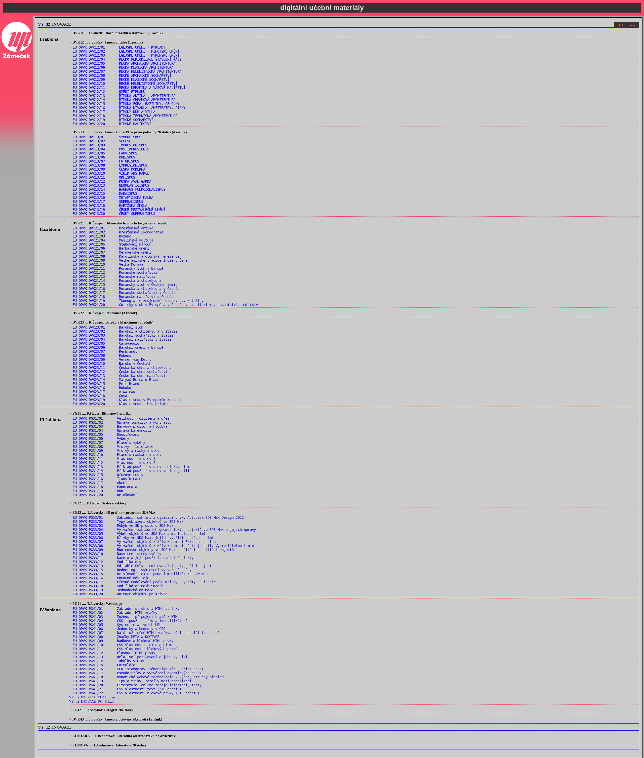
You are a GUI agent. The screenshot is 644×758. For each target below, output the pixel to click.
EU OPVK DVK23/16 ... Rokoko (102, 388)
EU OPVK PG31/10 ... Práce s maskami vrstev (117, 455)
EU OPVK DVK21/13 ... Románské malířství (114, 276)
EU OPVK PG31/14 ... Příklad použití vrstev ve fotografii (131, 471)
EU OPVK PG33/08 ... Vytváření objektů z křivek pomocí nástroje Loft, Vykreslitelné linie (163, 546)
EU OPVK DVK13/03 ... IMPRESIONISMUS (110, 145)
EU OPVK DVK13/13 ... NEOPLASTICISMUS (111, 185)
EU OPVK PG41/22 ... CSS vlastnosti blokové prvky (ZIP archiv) (136, 693)
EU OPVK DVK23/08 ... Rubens (102, 355)
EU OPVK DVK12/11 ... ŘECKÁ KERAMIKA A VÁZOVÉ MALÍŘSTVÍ (129, 88)
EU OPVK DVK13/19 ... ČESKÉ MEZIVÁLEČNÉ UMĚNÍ (119, 210)
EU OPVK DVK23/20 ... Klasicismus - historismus (121, 404)
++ (621, 25)
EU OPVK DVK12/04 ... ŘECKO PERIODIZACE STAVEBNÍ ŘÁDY (127, 59)
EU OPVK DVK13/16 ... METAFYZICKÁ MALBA (113, 197)
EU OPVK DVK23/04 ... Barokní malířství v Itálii (122, 339)
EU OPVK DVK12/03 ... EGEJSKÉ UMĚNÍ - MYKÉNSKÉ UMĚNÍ (126, 55)
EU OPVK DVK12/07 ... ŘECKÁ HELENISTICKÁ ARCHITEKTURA (127, 71)
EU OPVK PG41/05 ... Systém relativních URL (117, 625)
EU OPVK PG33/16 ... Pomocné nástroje (111, 578)
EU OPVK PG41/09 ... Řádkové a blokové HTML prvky (123, 641)
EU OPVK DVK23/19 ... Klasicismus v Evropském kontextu (128, 400)
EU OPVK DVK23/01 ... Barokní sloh (108, 327)
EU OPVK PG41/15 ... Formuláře (104, 665)
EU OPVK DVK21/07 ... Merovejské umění (112, 252)
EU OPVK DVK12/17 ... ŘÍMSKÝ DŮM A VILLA (114, 112)
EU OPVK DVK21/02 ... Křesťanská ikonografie (118, 232)
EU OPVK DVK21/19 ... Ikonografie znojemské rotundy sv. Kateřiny (138, 301)
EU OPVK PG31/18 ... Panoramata (105, 487)
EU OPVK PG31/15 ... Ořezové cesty (108, 475)
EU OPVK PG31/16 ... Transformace (107, 479)
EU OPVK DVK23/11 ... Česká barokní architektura (122, 368)
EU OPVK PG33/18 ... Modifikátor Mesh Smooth (118, 586)
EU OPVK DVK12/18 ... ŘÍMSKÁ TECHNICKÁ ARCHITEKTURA (125, 116)
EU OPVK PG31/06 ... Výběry (101, 438)
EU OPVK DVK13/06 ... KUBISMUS (104, 157)
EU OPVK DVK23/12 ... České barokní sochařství (120, 372)
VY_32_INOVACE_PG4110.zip (92, 697)
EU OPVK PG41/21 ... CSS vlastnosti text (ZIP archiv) (127, 689)
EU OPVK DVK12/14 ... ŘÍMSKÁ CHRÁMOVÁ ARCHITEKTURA (124, 100)
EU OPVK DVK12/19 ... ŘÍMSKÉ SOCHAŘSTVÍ (113, 120)
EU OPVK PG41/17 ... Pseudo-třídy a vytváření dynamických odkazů (138, 673)
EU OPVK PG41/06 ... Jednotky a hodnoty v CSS (119, 629)
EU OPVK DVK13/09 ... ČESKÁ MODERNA (109, 169)
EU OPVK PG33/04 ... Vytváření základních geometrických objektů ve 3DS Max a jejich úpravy (164, 530)
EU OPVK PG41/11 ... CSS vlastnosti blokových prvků (125, 649)
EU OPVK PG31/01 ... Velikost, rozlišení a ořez (121, 418)
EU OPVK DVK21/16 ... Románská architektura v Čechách (127, 289)
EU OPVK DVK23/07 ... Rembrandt (105, 351)
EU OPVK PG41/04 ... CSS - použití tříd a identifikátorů (130, 621)
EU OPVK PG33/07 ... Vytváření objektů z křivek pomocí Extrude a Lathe (144, 542)
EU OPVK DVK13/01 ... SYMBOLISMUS (107, 137)
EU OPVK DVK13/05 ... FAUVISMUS (105, 153)
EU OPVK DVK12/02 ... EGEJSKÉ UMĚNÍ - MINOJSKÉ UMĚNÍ (126, 51)
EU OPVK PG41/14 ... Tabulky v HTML (109, 661)
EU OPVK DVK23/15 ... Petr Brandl (107, 384)
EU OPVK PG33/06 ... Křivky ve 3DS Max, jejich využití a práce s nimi (143, 538)
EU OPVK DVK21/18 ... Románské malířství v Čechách (124, 297)
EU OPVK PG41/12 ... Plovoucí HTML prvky (114, 653)
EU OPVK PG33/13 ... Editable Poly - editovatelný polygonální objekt (142, 566)
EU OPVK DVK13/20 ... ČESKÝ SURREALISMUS (114, 214)
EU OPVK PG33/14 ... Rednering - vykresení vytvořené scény (132, 570)
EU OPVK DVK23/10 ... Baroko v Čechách (112, 364)
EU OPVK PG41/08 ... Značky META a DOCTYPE (116, 637)
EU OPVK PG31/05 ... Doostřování (106, 434)
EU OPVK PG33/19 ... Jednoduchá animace (113, 590)
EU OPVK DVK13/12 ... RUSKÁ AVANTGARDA (112, 181)
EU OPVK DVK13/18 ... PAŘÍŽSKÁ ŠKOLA (110, 206)
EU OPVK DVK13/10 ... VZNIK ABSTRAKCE (111, 173)
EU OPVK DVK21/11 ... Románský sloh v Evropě (118, 268)
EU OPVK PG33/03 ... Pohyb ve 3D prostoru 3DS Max (123, 526)
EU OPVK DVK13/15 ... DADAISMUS (105, 193)
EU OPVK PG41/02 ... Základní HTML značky (115, 613)
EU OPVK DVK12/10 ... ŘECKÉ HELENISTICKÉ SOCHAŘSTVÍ (125, 84)
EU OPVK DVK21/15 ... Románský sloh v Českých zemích (126, 285)
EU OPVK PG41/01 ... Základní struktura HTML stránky (126, 609)
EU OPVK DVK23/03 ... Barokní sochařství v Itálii (123, 335)
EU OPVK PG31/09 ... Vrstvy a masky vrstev (116, 451)
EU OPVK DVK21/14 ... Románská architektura (117, 280)
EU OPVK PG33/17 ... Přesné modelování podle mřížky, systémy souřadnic (144, 582)
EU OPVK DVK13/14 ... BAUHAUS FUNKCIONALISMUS (119, 189)
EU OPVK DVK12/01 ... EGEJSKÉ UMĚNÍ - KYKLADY (119, 47)
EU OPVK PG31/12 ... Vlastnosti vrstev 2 (114, 463)
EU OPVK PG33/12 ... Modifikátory (107, 562)
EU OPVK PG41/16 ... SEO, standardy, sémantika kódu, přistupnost (138, 669)
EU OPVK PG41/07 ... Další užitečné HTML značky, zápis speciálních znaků (146, 633)
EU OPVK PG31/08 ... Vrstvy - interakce (113, 447)
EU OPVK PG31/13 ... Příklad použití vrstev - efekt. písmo (132, 467)
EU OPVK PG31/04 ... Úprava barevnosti (112, 430)
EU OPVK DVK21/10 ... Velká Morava (108, 264)
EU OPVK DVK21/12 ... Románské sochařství (115, 272)
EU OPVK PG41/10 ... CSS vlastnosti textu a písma (123, 645)
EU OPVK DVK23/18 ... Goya (100, 396)
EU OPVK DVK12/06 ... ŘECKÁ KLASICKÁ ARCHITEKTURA (123, 67)
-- (632, 25)
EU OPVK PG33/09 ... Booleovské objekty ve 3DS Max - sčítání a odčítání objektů (153, 550)
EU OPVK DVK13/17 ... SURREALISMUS (108, 202)
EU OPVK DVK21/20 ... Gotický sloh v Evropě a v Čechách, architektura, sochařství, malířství (166, 305)
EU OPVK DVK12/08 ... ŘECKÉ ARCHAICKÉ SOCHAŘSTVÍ (122, 75)
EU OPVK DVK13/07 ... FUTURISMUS (106, 161)
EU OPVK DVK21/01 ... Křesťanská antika (113, 228)
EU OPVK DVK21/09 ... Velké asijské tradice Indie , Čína (130, 260)
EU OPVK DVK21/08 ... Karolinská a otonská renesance (126, 256)
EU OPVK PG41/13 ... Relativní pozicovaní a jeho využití (130, 657)
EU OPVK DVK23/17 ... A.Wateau (104, 392)
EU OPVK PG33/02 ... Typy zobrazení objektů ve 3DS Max (128, 522)
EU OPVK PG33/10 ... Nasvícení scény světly (117, 554)
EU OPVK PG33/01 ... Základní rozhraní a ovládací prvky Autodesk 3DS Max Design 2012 (158, 517)
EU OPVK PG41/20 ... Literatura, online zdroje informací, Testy (137, 685)
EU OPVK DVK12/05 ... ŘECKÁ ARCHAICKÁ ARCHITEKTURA (124, 63)
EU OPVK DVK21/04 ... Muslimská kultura (113, 240)
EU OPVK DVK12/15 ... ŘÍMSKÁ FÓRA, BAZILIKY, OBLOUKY (126, 104)
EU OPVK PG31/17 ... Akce (99, 483)
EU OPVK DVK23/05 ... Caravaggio (106, 343)
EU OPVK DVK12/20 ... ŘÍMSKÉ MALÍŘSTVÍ (112, 124)
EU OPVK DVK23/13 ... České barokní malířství (119, 376)
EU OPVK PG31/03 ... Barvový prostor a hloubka (120, 426)
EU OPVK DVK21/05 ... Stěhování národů (112, 244)
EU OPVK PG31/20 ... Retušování (105, 495)
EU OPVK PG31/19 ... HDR (98, 491)
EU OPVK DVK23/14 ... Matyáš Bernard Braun (116, 380)
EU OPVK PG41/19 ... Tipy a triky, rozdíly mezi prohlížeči (132, 681)
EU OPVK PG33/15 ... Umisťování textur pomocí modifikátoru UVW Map (140, 574)
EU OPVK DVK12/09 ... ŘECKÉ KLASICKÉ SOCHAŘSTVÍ (121, 79)
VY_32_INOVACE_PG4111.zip (91, 701)
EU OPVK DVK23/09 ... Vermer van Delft (112, 359)
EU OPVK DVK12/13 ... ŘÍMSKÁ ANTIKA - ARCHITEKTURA (124, 96)
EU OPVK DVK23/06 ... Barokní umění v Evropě (118, 347)
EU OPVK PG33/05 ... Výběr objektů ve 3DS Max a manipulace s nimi (139, 534)
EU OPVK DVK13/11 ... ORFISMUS (104, 177)
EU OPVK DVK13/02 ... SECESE (102, 141)
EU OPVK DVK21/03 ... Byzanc (102, 236)
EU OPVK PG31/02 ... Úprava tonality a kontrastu (122, 422)
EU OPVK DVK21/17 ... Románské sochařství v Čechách (125, 293)
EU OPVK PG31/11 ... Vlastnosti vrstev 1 (114, 459)
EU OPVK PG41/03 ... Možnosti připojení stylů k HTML (126, 617)
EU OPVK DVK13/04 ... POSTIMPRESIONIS (111, 149)
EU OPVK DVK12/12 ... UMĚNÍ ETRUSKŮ (109, 92)
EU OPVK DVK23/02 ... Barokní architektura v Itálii (125, 331)
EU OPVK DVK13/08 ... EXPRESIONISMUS (110, 165)
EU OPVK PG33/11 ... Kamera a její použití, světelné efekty (133, 558)
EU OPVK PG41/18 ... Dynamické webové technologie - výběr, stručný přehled (148, 677)
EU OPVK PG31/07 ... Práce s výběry (109, 443)
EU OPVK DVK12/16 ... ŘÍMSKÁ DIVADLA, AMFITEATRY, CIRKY (129, 108)
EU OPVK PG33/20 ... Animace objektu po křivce (120, 594)
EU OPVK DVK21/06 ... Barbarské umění (111, 248)
